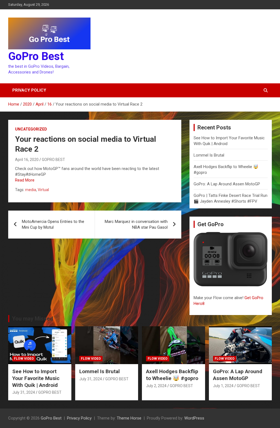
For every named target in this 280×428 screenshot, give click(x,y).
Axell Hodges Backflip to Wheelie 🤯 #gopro (172, 374)
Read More (24, 180)
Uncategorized (31, 129)
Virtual (43, 190)
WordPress (194, 418)
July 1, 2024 (223, 386)
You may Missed (32, 318)
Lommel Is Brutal (209, 155)
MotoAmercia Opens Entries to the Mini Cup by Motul (53, 224)
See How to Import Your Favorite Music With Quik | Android (36, 378)
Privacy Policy (29, 90)
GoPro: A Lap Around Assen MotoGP (227, 184)
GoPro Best (36, 56)
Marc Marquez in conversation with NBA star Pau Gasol (136, 224)
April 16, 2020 (27, 159)
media (30, 190)
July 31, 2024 (23, 392)
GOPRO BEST (53, 159)
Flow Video (24, 359)
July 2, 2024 (156, 386)
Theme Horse (129, 418)
